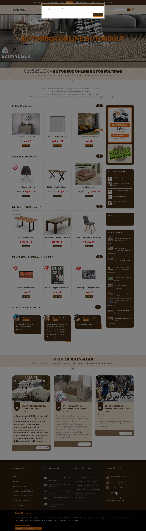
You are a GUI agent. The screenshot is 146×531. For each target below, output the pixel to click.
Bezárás (98, 15)
